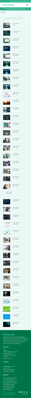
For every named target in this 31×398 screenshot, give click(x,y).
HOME (4, 365)
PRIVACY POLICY (7, 373)
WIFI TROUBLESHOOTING (9, 396)
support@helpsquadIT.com (16, 1)
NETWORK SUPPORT (8, 395)
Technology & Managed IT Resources (13, 18)
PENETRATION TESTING (9, 370)
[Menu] (27, 5)
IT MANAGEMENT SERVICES (10, 367)
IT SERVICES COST (8, 368)
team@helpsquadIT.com (9, 381)
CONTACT (5, 372)
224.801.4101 (26, 1)
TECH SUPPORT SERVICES (10, 393)
